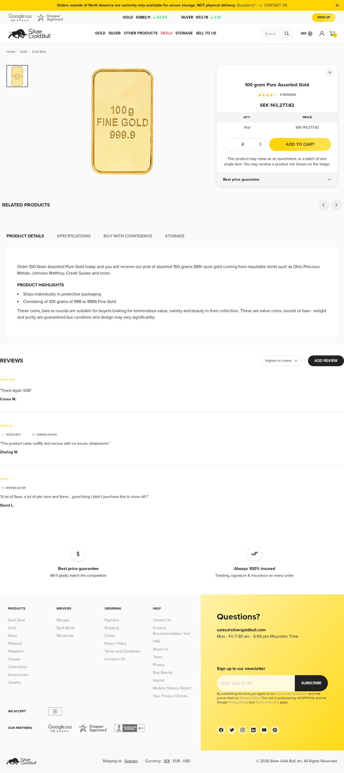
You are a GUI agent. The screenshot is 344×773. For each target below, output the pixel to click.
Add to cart (300, 144)
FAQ (156, 641)
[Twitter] (232, 730)
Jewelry (14, 682)
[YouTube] (264, 730)
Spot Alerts (65, 628)
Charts (110, 635)
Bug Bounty (163, 672)
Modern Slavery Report (172, 688)
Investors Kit (115, 659)
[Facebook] (221, 730)
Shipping (112, 628)
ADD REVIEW (326, 360)
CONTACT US (275, 5)
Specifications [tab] (74, 236)
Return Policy (116, 643)
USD (186, 761)
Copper (14, 659)
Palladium (16, 651)
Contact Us (162, 620)
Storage (62, 620)
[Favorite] (330, 72)
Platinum (15, 643)
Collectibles (17, 667)
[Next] (204, 121)
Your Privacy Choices (170, 696)
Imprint (158, 680)
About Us (161, 649)
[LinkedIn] (253, 730)
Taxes (158, 657)
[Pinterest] (275, 730)
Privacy (159, 664)
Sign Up (323, 17)
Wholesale (65, 635)
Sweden (131, 761)
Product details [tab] (25, 236)
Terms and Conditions (123, 651)
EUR (176, 761)
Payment (112, 620)
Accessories (18, 674)
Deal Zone (16, 620)
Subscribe (311, 683)
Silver (201, 17)
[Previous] (40, 121)
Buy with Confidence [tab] (127, 236)
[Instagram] (242, 730)
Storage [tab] (174, 236)
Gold (145, 17)
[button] (277, 179)
